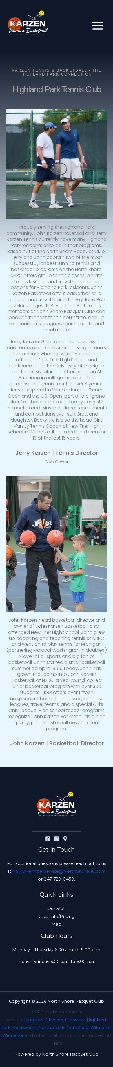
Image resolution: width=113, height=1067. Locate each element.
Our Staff (56, 908)
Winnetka (12, 1035)
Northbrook (51, 1027)
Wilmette (100, 1027)
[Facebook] (47, 838)
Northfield (77, 1027)
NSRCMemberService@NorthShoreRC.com (59, 871)
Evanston (33, 1019)
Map (56, 924)
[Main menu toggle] (97, 25)
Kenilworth (24, 1027)
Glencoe (54, 1019)
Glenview (75, 1019)
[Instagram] (56, 838)
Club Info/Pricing (56, 916)
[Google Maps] (65, 838)
